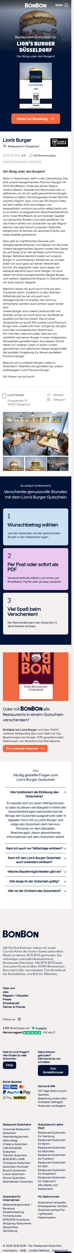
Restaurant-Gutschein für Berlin (52, 1141)
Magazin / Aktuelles (15, 995)
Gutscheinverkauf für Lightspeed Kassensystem (51, 1213)
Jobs (5, 992)
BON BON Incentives (16, 1219)
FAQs (9, 1065)
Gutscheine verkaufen (52, 1202)
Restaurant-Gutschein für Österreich (52, 1179)
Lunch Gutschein (14, 1174)
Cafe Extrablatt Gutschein (12, 1149)
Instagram (58, 399)
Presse (7, 999)
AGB (23, 1250)
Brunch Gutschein (14, 1170)
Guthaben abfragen (50, 1102)
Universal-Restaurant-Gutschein (16, 1131)
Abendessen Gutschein (18, 1181)
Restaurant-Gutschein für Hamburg (52, 1134)
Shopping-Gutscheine (17, 1223)
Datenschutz (60, 1250)
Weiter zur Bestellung (32, 119)
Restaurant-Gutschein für (35, 37)
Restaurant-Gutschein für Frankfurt (52, 1156)
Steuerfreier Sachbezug (10, 1229)
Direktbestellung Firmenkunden (13, 1214)
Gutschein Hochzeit (15, 1166)
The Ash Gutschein (15, 1155)
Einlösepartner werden (52, 1206)
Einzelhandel (11, 1003)
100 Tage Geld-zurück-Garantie (52, 1092)
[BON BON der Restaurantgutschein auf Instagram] (19, 1019)
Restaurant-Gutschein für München (52, 1149)
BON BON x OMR (14, 1159)
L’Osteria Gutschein (15, 1144)
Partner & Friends (14, 1007)
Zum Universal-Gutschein (23, 748)
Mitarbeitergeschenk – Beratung (17, 1206)
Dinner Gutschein (14, 1178)
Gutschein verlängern (52, 1105)
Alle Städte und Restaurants (48, 1187)
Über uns (9, 988)
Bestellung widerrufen (52, 1098)
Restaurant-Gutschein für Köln (52, 1164)
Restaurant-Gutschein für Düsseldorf (52, 1172)
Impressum (10, 1250)
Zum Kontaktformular (53, 1070)
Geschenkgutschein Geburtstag (16, 1138)
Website (57, 395)
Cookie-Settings (39, 1250)
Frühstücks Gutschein (17, 1163)
